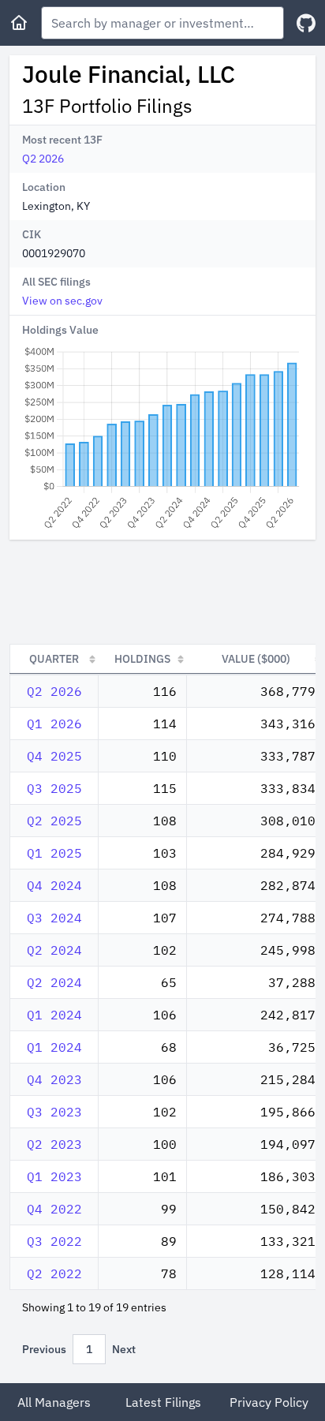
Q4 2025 (54, 756)
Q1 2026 (54, 723)
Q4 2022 (54, 1209)
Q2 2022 (54, 1273)
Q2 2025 (54, 820)
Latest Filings (163, 1402)
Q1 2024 (54, 1015)
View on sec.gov (62, 301)
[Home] (18, 22)
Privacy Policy (269, 1402)
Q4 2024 (54, 885)
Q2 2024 (54, 950)
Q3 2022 (54, 1241)
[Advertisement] (162, 591)
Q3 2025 (54, 788)
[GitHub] (306, 23)
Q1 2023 (54, 1176)
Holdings (142, 659)
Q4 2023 (54, 1079)
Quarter (54, 659)
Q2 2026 (43, 158)
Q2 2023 (54, 1144)
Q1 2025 (54, 853)
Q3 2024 (54, 918)
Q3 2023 (54, 1112)
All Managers (54, 1402)
